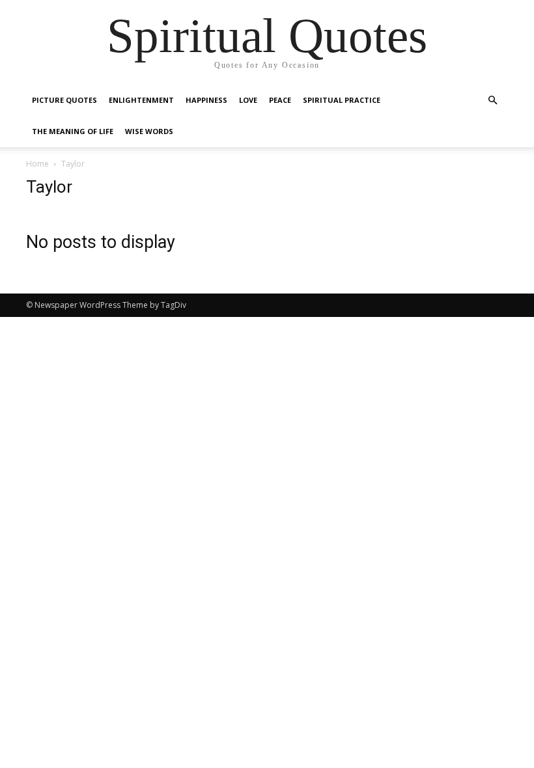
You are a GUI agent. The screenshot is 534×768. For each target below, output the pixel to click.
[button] (492, 100)
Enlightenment (141, 100)
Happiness (206, 100)
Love (248, 100)
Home (37, 163)
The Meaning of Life (72, 131)
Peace (280, 100)
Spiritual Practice (341, 100)
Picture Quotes (64, 100)
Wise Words (149, 131)
